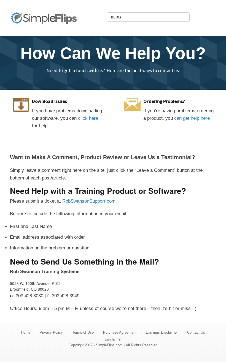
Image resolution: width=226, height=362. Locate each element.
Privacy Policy (51, 332)
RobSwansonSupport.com (88, 201)
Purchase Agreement (119, 332)
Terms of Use (83, 332)
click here (88, 118)
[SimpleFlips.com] (44, 17)
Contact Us (196, 332)
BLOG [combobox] (116, 17)
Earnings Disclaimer (162, 332)
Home (25, 332)
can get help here (192, 118)
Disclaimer (113, 339)
